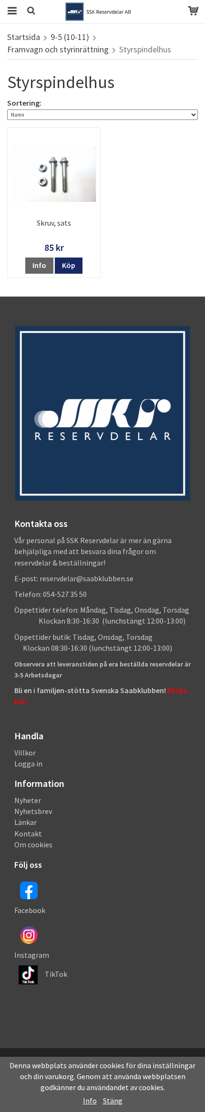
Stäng (113, 1100)
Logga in (28, 763)
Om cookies (33, 844)
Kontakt (28, 833)
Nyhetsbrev (33, 811)
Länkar (25, 822)
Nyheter (27, 800)
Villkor (25, 752)
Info (39, 265)
